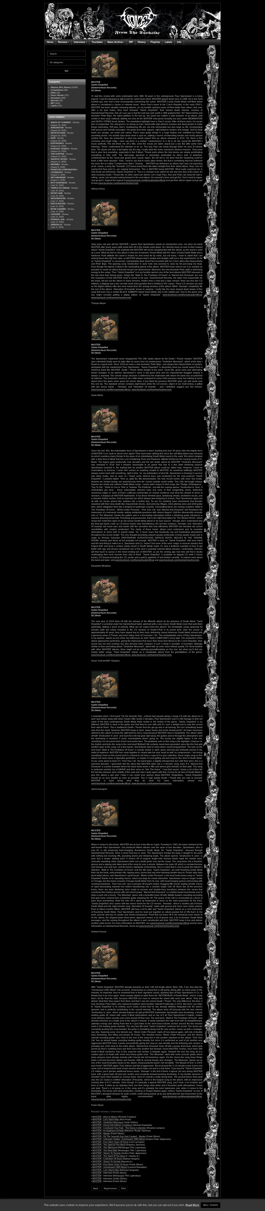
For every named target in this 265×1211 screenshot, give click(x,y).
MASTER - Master (101, 1133)
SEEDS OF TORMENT (61, 122)
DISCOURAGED (58, 203)
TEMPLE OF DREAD (60, 188)
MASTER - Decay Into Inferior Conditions (112, 1125)
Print (123, 1188)
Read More (192, 1205)
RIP (131, 42)
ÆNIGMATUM (57, 128)
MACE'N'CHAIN (58, 133)
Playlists (155, 42)
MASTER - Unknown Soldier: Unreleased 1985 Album (118, 1139)
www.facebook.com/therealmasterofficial (145, 180)
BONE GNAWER (58, 209)
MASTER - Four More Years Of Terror (110, 1142)
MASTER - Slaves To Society (106, 1153)
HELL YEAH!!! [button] (210, 1205)
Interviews (79, 42)
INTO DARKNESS (59, 183)
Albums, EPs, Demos (60, 87)
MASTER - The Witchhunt (104, 1147)
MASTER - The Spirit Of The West (108, 1145)
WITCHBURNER (58, 177)
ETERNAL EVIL (58, 219)
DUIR (53, 138)
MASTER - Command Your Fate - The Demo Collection (119, 1128)
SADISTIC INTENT (59, 159)
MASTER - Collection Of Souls (107, 1159)
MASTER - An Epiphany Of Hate (108, 1130)
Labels (168, 42)
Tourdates (97, 42)
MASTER (96, 1173)
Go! (66, 71)
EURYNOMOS (57, 143)
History (142, 42)
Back (95, 1188)
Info (179, 42)
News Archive (115, 42)
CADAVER (55, 214)
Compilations (57, 90)
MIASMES (55, 164)
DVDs (53, 93)
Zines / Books (57, 95)
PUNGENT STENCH (60, 149)
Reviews (62, 42)
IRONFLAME (57, 193)
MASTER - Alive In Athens (105, 1117)
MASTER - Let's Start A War (105, 1119)
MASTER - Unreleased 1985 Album (109, 1167)
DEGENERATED (58, 198)
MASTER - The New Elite (104, 1150)
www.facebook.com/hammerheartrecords (118, 183)
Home (50, 42)
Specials (55, 100)
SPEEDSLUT (56, 225)
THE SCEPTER (57, 154)
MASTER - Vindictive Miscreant (107, 1122)
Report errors (110, 1188)
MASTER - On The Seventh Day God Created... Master (119, 1136)
